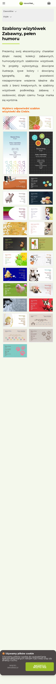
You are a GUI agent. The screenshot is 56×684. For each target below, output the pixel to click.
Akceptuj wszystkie (39, 666)
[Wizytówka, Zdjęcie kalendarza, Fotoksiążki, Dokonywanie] (26, 3)
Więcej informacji (12, 666)
